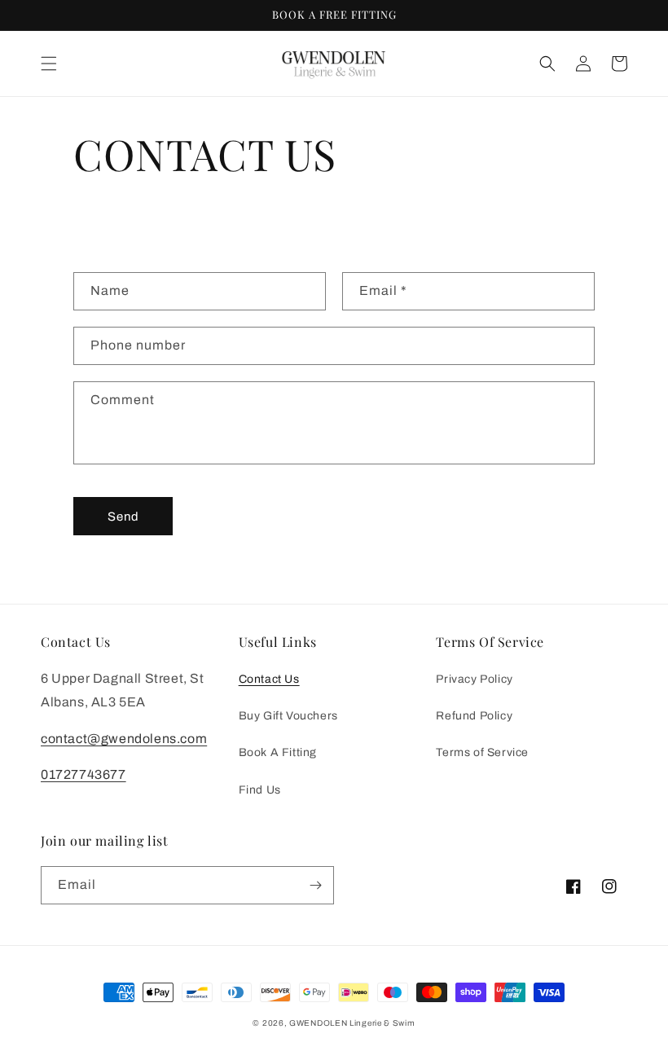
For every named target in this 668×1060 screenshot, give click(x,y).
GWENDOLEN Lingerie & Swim (352, 1022)
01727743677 (83, 774)
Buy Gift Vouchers (288, 716)
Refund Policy (474, 716)
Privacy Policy (474, 679)
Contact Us (269, 679)
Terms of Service (482, 752)
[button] (49, 63)
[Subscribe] (315, 885)
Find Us (260, 790)
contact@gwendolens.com (124, 739)
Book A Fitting (278, 752)
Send (123, 516)
